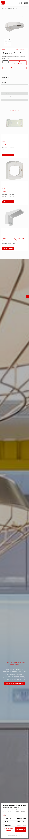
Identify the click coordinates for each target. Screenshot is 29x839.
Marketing (8, 825)
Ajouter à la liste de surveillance (18, 63)
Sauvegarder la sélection (8, 829)
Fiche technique (14, 67)
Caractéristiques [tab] (5, 77)
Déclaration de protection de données (15, 835)
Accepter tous (20, 829)
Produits (10, 8)
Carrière (11, 833)
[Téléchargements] (19, 3)
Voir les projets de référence (14, 683)
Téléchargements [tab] (5, 87)
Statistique (8, 818)
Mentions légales (16, 833)
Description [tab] (4, 82)
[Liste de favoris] (21, 3)
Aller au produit (8, 155)
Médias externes (9, 822)
